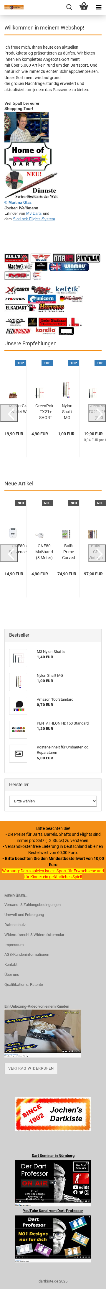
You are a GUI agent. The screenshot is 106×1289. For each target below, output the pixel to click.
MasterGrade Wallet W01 (21, 408)
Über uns (11, 974)
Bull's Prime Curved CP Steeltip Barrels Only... (68, 552)
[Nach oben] (90, 1280)
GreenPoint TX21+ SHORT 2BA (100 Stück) (45, 412)
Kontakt (10, 964)
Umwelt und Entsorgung (24, 914)
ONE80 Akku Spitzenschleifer (23, 548)
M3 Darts (34, 213)
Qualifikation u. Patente (23, 984)
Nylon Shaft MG (67, 411)
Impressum (14, 944)
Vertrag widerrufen (31, 1068)
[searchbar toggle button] (69, 7)
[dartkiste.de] (12, 7)
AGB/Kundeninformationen (26, 954)
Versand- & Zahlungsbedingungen (32, 904)
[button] (9, 413)
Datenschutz (15, 924)
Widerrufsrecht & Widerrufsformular (34, 934)
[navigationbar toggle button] (98, 7)
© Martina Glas (18, 202)
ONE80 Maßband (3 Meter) (44, 551)
